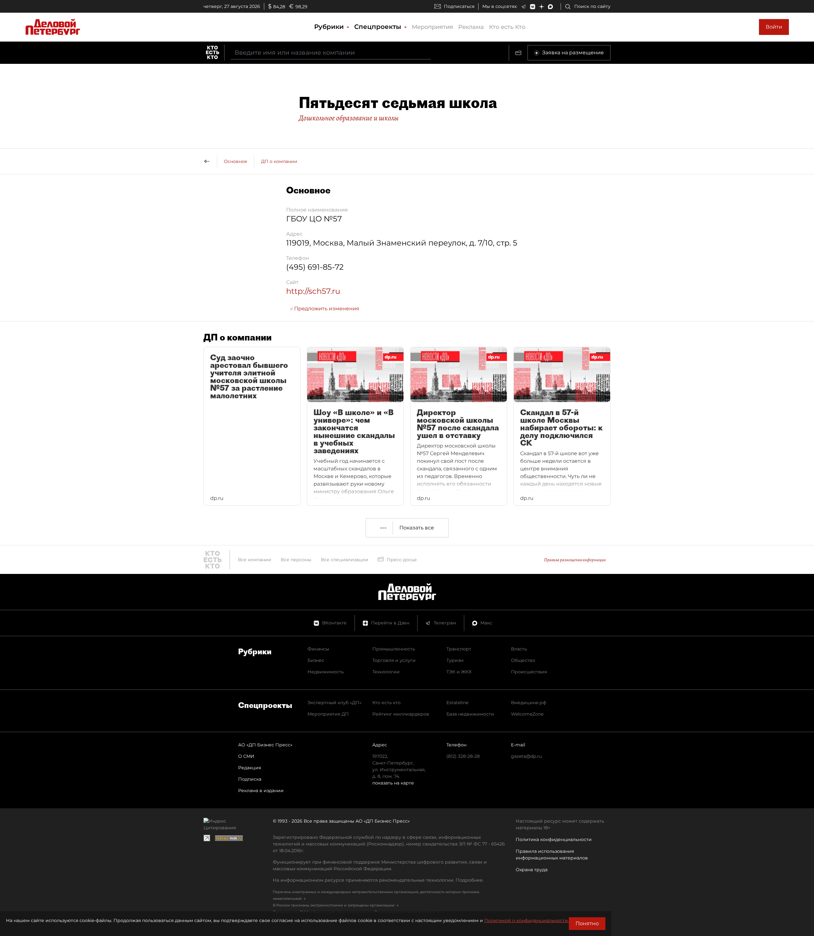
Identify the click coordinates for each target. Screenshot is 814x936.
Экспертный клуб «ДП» (334, 702)
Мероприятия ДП (328, 714)
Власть (519, 649)
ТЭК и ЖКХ (459, 672)
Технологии (386, 672)
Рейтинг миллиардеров (400, 714)
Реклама (471, 27)
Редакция (249, 768)
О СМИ (246, 756)
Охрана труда (532, 869)
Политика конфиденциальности (554, 839)
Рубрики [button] (330, 26)
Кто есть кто (386, 702)
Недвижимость (325, 672)
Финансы (318, 649)
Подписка (249, 779)
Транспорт (458, 649)
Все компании (254, 559)
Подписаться (459, 6)
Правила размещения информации (575, 560)
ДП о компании (279, 161)
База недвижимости (470, 714)
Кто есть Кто (507, 27)
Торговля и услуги (394, 660)
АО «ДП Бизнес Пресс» (265, 745)
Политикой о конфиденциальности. (526, 920)
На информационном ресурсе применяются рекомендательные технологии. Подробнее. (378, 880)
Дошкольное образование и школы (349, 118)
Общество (523, 660)
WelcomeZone (527, 714)
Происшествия (529, 672)
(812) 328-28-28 (463, 756)
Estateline (457, 702)
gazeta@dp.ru (526, 756)
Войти (774, 27)
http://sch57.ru (313, 291)
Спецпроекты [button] (378, 26)
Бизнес (315, 660)
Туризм (455, 660)
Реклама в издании (261, 790)
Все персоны (296, 559)
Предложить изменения (326, 309)
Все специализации (344, 559)
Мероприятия (432, 27)
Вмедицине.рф (528, 702)
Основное (235, 161)
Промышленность (393, 649)
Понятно (587, 923)
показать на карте (393, 783)
